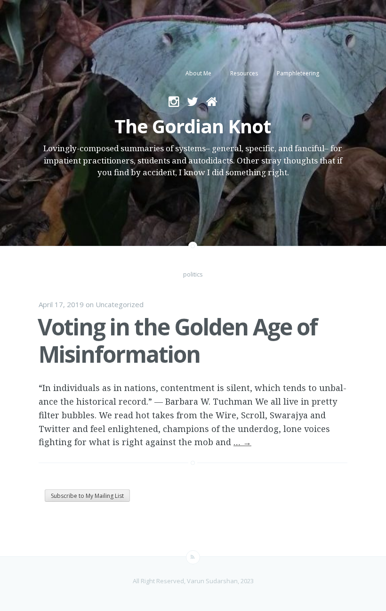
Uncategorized (120, 304)
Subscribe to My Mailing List (87, 496)
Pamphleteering (298, 73)
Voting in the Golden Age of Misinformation (177, 340)
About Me (198, 73)
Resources (244, 73)
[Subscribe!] (193, 557)
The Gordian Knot (192, 126)
